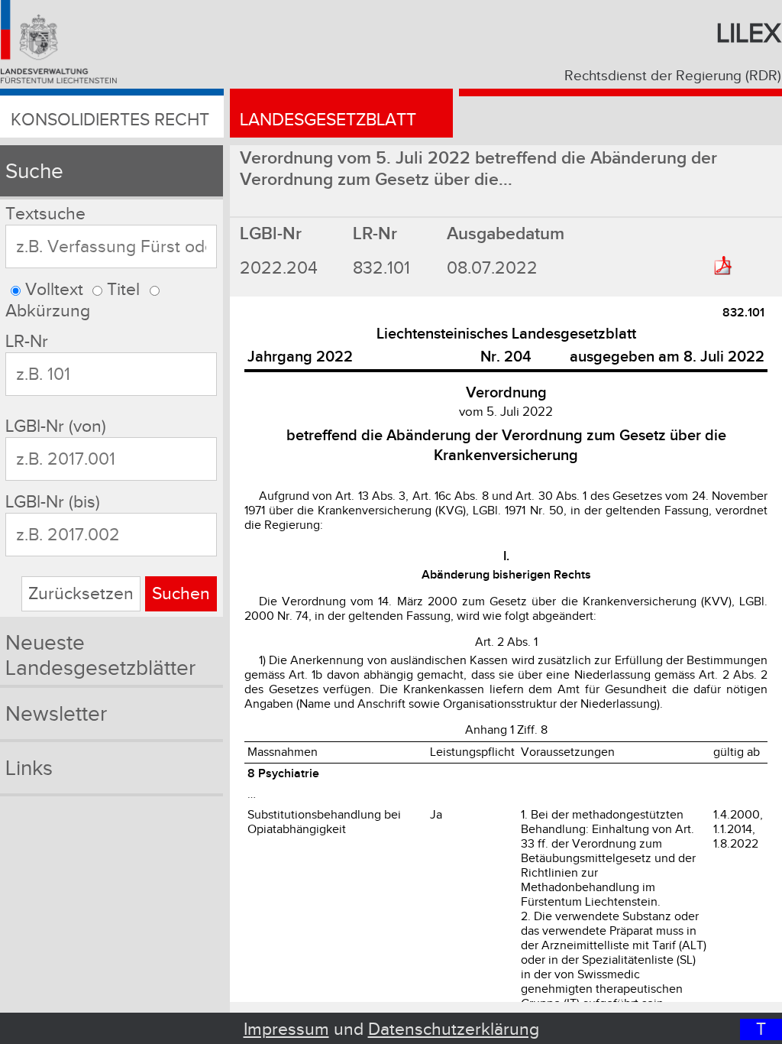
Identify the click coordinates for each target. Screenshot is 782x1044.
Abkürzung (47, 311)
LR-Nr (26, 341)
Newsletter (56, 714)
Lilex (748, 34)
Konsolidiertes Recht (110, 120)
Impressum (286, 1029)
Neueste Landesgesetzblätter (100, 656)
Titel (123, 289)
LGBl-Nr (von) (55, 426)
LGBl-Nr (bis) (52, 502)
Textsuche (45, 214)
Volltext (54, 289)
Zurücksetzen (81, 594)
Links (29, 768)
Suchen (181, 594)
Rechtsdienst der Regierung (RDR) (672, 75)
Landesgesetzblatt (328, 120)
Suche (34, 171)
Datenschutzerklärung (453, 1029)
